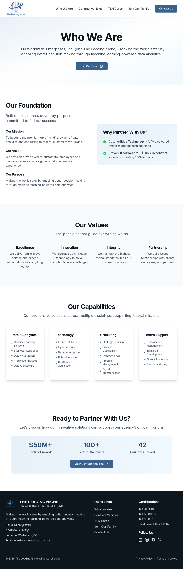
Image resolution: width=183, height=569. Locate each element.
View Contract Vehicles (89, 463)
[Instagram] (147, 540)
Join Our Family (138, 8)
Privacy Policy (144, 558)
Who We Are (64, 8)
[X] (160, 540)
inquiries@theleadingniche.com (32, 540)
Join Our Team (89, 66)
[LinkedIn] (140, 540)
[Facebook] (153, 540)
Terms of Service (167, 558)
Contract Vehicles (90, 8)
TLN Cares (115, 8)
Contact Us (166, 8)
